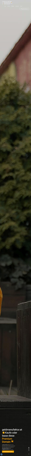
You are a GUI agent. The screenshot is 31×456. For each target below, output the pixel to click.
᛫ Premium (8, 6)
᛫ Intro (5, 6)
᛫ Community (17, 6)
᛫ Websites (12, 6)
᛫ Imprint (21, 6)
